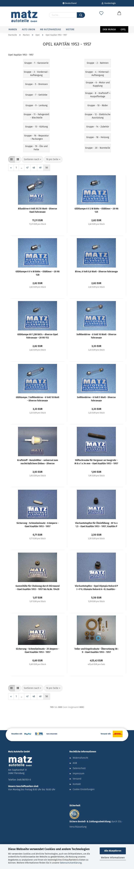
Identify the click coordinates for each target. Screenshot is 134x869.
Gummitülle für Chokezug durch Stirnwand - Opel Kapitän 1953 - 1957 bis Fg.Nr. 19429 (37, 587)
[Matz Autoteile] (24, 16)
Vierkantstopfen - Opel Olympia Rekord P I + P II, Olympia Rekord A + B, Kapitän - (96, 587)
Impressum (78, 773)
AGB (75, 763)
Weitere (70, 29)
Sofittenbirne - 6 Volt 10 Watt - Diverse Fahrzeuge (96, 336)
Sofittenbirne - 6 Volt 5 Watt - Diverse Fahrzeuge (96, 399)
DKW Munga (109, 29)
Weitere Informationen (113, 857)
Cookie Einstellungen (83, 789)
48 (34, 167)
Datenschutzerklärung (71, 862)
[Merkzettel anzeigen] (101, 17)
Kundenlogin (109, 3)
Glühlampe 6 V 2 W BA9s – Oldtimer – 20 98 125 (96, 210)
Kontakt (77, 784)
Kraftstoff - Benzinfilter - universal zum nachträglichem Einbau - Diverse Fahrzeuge (37, 461)
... (21, 167)
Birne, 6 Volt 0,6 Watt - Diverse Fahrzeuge (96, 271)
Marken (12, 29)
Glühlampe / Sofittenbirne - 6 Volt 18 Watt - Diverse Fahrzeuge (37, 399)
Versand (77, 778)
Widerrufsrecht (80, 757)
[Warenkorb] (119, 17)
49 (40, 167)
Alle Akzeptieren (112, 850)
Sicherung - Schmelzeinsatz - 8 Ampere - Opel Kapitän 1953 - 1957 (38, 524)
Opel (123, 29)
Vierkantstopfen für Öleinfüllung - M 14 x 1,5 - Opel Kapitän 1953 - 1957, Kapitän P (96, 524)
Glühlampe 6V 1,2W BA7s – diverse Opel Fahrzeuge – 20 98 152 (37, 336)
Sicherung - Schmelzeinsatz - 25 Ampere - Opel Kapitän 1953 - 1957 (37, 650)
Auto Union (28, 29)
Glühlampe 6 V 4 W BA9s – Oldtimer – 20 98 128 (37, 273)
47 (27, 167)
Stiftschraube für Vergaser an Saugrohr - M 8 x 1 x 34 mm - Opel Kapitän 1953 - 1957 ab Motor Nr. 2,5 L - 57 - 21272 (96, 461)
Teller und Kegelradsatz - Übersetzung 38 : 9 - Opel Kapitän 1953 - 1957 (96, 650)
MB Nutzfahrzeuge (50, 29)
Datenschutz (79, 768)
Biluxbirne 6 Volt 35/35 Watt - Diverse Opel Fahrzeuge (37, 210)
